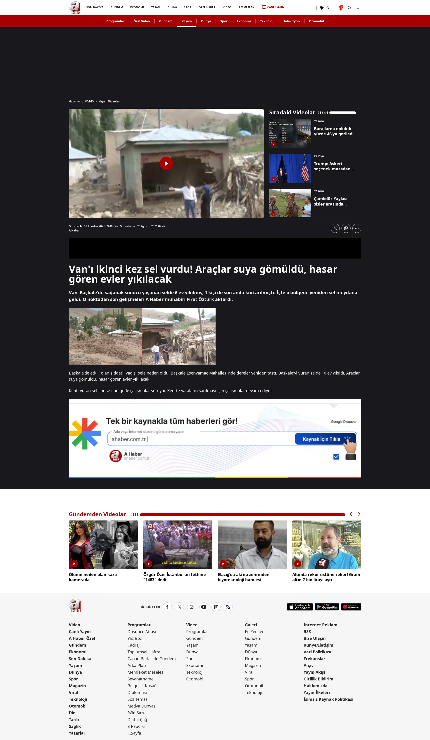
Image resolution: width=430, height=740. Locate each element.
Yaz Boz (135, 638)
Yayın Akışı (314, 672)
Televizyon (292, 21)
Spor (224, 21)
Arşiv (309, 665)
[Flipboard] (216, 606)
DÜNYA (172, 7)
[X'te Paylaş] (335, 228)
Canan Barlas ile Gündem (152, 658)
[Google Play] (327, 606)
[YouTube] (203, 606)
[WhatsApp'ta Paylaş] (346, 228)
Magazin (77, 685)
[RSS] (228, 606)
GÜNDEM (116, 7)
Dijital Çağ (137, 719)
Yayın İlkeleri (317, 692)
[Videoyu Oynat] (166, 163)
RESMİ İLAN (247, 7)
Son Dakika (80, 658)
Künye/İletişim (318, 645)
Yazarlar (77, 733)
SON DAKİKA (94, 7)
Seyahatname (140, 679)
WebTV (89, 101)
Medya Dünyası (142, 706)
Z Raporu (136, 726)
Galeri (251, 624)
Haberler (74, 101)
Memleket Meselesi (146, 672)
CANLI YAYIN (275, 7)
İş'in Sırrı (136, 712)
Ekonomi (244, 21)
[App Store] (300, 606)
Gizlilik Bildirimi (319, 679)
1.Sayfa (134, 733)
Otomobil (316, 21)
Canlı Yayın (80, 631)
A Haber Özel (82, 638)
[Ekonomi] (302, 7)
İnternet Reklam (320, 624)
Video (74, 624)
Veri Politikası (317, 651)
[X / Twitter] (179, 606)
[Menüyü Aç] (357, 7)
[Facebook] (167, 606)
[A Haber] (75, 7)
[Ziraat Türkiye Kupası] (341, 8)
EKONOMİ (137, 7)
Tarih (74, 719)
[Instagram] (191, 606)
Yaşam (187, 21)
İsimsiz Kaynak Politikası (328, 699)
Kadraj (134, 645)
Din (72, 712)
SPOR (187, 7)
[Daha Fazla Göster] (356, 228)
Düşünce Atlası (142, 631)
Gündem (165, 21)
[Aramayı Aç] (349, 7)
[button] (351, 514)
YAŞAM (155, 7)
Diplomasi (137, 692)
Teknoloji (267, 21)
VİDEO (227, 7)
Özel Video (141, 21)
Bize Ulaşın (315, 638)
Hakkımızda (316, 685)
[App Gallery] (351, 606)
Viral (73, 692)
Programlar (115, 21)
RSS (307, 631)
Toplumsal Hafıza (144, 651)
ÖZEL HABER (207, 7)
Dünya (206, 21)
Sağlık (75, 726)
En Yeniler (254, 631)
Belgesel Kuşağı (143, 685)
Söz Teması (138, 699)
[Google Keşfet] (215, 438)
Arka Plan (137, 665)
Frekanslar (314, 658)
